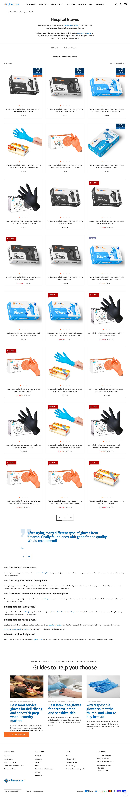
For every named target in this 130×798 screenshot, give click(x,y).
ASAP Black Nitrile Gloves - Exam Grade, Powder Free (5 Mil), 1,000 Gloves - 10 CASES (23, 446)
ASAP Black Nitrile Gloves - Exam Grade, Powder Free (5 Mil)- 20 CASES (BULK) (106, 334)
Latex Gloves (43, 4)
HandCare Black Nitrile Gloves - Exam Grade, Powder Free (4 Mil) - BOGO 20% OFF (65, 110)
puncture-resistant (55, 625)
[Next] (71, 517)
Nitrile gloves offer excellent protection (17, 629)
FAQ (67, 756)
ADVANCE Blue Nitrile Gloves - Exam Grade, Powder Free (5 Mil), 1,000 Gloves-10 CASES (65, 390)
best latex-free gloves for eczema (61, 701)
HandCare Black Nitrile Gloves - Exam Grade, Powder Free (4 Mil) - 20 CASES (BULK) (23, 278)
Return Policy (70, 766)
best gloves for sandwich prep (22, 701)
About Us (38, 766)
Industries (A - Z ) (57, 4)
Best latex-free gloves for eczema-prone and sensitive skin (64, 709)
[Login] (120, 4)
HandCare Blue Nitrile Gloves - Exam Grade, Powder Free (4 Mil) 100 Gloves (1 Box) (106, 166)
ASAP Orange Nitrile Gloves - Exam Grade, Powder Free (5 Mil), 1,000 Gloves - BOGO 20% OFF (65, 166)
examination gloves (71, 25)
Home (6, 12)
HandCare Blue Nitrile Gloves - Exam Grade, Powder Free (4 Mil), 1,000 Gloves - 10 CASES (23, 334)
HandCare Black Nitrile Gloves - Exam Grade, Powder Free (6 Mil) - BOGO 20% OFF (23, 110)
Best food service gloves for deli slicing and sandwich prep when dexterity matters (26, 713)
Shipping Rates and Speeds (75, 769)
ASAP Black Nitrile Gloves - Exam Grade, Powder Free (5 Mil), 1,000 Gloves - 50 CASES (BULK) (106, 446)
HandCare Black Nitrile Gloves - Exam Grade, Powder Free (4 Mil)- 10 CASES (65, 278)
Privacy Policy (70, 759)
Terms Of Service (71, 762)
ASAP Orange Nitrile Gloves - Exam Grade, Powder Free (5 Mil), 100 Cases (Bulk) (23, 390)
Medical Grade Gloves (17, 12)
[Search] (116, 4)
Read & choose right (16, 734)
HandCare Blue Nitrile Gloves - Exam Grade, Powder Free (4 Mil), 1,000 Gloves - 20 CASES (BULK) (65, 334)
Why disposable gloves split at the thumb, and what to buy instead (101, 711)
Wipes (91, 4)
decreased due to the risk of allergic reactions (66, 612)
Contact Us (38, 762)
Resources (99, 4)
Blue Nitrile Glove (10, 769)
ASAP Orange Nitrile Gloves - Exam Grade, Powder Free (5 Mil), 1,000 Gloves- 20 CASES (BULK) (65, 502)
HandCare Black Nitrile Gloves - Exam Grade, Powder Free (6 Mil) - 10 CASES (65, 222)
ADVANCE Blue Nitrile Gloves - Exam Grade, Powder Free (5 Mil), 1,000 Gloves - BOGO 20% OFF (23, 166)
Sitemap (38, 772)
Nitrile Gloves (31, 4)
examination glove (42, 573)
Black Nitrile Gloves (10, 762)
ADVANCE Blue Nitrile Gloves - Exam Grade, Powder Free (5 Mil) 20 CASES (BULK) (106, 502)
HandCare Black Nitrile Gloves (14, 766)
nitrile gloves (47, 599)
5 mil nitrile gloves (94, 701)
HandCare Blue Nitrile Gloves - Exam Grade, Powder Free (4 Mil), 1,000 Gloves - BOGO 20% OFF (106, 110)
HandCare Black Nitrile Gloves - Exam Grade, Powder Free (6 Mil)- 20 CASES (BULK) (106, 222)
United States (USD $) (11, 791)
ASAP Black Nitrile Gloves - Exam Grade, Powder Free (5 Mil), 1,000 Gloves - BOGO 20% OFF (23, 222)
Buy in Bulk (82, 4)
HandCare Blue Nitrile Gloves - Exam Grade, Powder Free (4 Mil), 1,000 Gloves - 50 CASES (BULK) (106, 278)
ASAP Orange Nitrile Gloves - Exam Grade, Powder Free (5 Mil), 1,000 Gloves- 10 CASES (106, 390)
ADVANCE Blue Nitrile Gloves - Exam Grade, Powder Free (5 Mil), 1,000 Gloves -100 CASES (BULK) (65, 446)
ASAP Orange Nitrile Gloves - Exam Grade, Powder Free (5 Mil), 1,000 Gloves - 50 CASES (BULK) (23, 502)
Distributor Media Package (44, 769)
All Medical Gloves (70, 48)
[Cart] (125, 4)
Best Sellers (71, 4)
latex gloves (28, 612)
